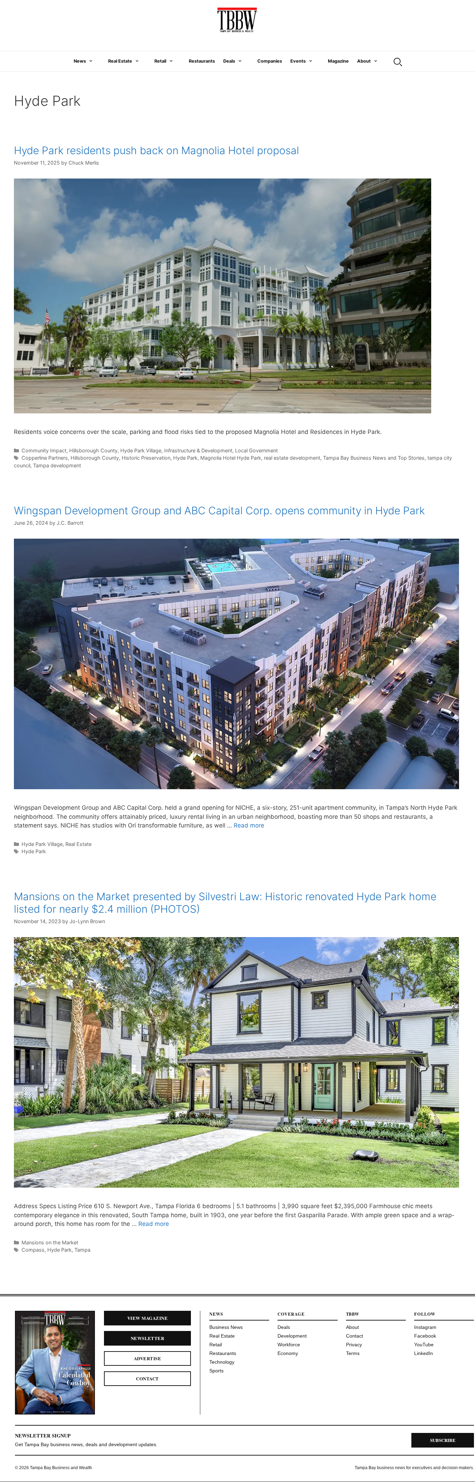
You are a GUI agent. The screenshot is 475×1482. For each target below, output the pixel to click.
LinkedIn (423, 1353)
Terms (353, 1353)
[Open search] (397, 61)
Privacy (354, 1344)
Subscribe (443, 1440)
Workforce (288, 1344)
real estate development (292, 458)
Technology (221, 1362)
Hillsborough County (93, 450)
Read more (249, 825)
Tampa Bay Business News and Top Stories (374, 458)
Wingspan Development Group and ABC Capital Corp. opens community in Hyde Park (219, 510)
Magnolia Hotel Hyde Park (230, 458)
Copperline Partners (45, 458)
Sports (216, 1370)
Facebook (425, 1336)
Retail (160, 61)
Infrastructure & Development (198, 450)
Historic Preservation (146, 458)
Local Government (256, 450)
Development (292, 1336)
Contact (147, 1378)
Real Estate (120, 61)
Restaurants (202, 61)
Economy (287, 1353)
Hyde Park (185, 458)
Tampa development (57, 465)
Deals (229, 61)
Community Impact (44, 450)
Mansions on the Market (50, 1242)
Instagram (425, 1327)
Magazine (338, 61)
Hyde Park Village (140, 450)
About (364, 61)
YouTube (424, 1344)
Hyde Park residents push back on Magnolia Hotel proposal (156, 150)
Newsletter (147, 1338)
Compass (33, 1250)
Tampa (82, 1250)
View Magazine (147, 1318)
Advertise (147, 1358)
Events (298, 61)
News (80, 61)
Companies (269, 61)
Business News (226, 1327)
